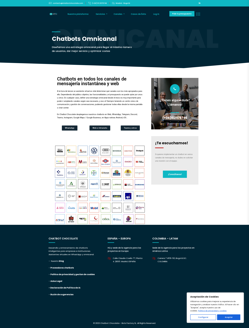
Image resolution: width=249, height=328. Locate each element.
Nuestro (55, 261)
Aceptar (229, 317)
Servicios (100, 14)
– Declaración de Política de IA (65, 287)
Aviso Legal (56, 281)
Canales (118, 14)
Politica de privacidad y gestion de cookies (72, 274)
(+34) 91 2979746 (99, 3)
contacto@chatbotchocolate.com (68, 3)
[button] (69, 128)
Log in (156, 14)
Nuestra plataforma (78, 14)
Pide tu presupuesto (182, 13)
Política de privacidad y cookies (212, 310)
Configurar (203, 317)
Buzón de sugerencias (62, 294)
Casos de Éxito (138, 14)
